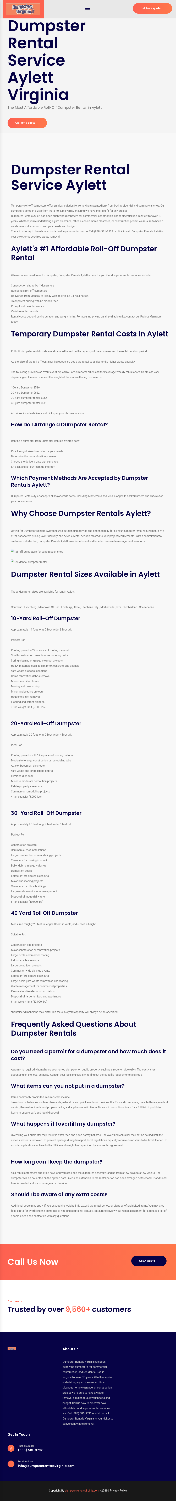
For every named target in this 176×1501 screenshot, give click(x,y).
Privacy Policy (118, 1490)
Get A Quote (147, 1260)
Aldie (77, 607)
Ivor (118, 607)
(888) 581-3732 (30, 1450)
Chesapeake (146, 607)
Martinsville (107, 607)
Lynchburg (30, 607)
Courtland (16, 607)
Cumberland (130, 607)
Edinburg (66, 607)
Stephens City (90, 607)
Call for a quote (151, 8)
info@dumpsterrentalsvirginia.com (46, 1466)
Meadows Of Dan (48, 607)
